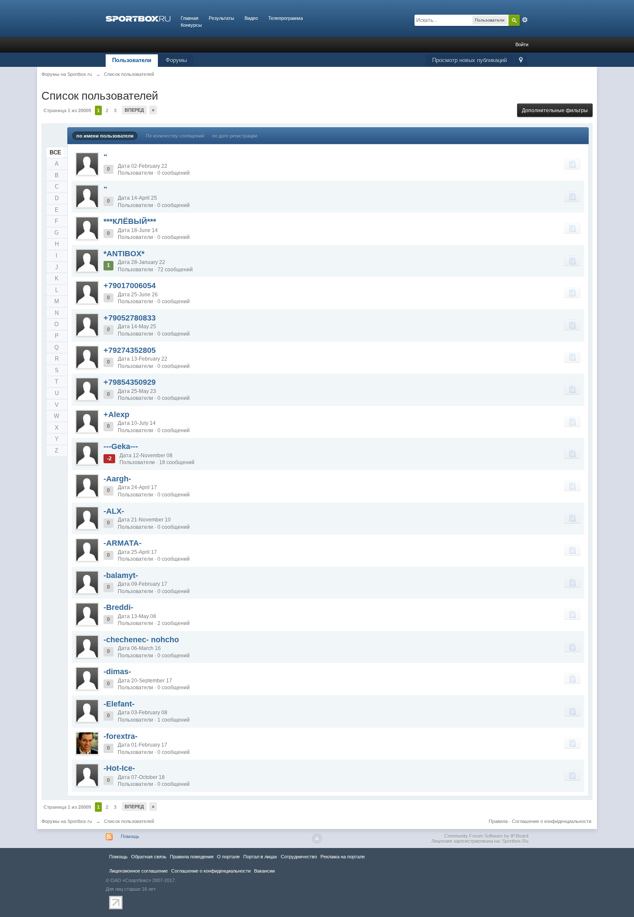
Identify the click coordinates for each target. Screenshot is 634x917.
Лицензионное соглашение (138, 870)
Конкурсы (191, 25)
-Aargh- (117, 478)
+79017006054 (130, 285)
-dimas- (117, 671)
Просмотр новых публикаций (469, 60)
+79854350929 (130, 382)
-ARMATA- (122, 543)
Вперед (134, 110)
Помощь (130, 836)
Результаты (221, 18)
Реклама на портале (342, 856)
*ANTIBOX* (124, 253)
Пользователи (131, 60)
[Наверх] (317, 838)
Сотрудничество (299, 856)
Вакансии (264, 870)
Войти (521, 44)
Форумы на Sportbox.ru (66, 821)
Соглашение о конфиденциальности (551, 821)
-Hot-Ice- (119, 768)
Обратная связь (148, 856)
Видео (251, 18)
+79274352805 (130, 350)
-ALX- (114, 511)
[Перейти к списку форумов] (138, 18)
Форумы (176, 60)
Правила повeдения (191, 856)
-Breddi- (118, 607)
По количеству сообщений (175, 135)
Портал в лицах (260, 856)
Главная (189, 18)
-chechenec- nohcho (141, 639)
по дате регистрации (234, 135)
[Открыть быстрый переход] (521, 60)
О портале (228, 856)
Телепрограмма (285, 18)
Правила (498, 821)
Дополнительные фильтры (555, 110)
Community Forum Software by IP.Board (486, 835)
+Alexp (116, 414)
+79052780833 (130, 318)
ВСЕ (55, 152)
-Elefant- (119, 704)
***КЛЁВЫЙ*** (130, 221)
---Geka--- (121, 446)
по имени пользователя (104, 135)
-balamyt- (121, 575)
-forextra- (121, 736)
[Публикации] (572, 164)
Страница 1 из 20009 (67, 110)
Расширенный (524, 19)
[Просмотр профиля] (87, 164)
